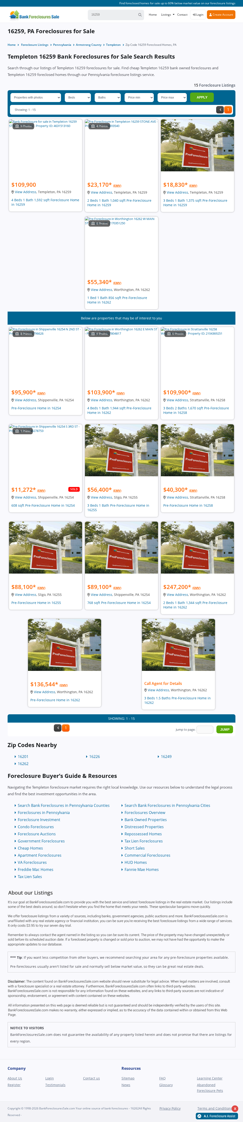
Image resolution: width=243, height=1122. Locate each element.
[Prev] (220, 109)
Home (153, 15)
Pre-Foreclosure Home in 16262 (55, 700)
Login (199, 15)
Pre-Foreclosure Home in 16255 (36, 602)
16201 (23, 756)
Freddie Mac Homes (35, 869)
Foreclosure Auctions (37, 834)
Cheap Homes (30, 848)
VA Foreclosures (32, 862)
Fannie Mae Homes (142, 869)
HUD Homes (136, 862)
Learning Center (210, 1078)
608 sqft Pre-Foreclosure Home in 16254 (43, 505)
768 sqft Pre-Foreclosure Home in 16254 (119, 602)
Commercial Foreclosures (147, 855)
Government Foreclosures (41, 841)
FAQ (162, 1078)
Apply (202, 97)
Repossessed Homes (143, 834)
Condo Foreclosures (36, 826)
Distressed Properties (144, 826)
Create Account (222, 15)
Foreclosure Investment (39, 819)
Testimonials (55, 1085)
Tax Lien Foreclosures (144, 841)
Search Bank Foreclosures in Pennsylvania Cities (167, 805)
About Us (15, 1078)
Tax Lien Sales (30, 876)
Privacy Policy (170, 1108)
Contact (182, 15)
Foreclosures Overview (145, 812)
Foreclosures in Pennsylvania (44, 812)
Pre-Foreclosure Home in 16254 (36, 408)
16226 (94, 756)
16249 (166, 756)
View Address (25, 192)
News (126, 1085)
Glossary (166, 1085)
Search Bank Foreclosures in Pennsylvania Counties (64, 805)
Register (14, 1085)
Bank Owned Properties (146, 819)
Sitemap (128, 1078)
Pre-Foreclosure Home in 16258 (188, 505)
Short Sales (135, 848)
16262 (23, 763)
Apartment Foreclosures (39, 855)
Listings (166, 15)
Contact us (91, 1078)
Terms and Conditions (215, 1108)
